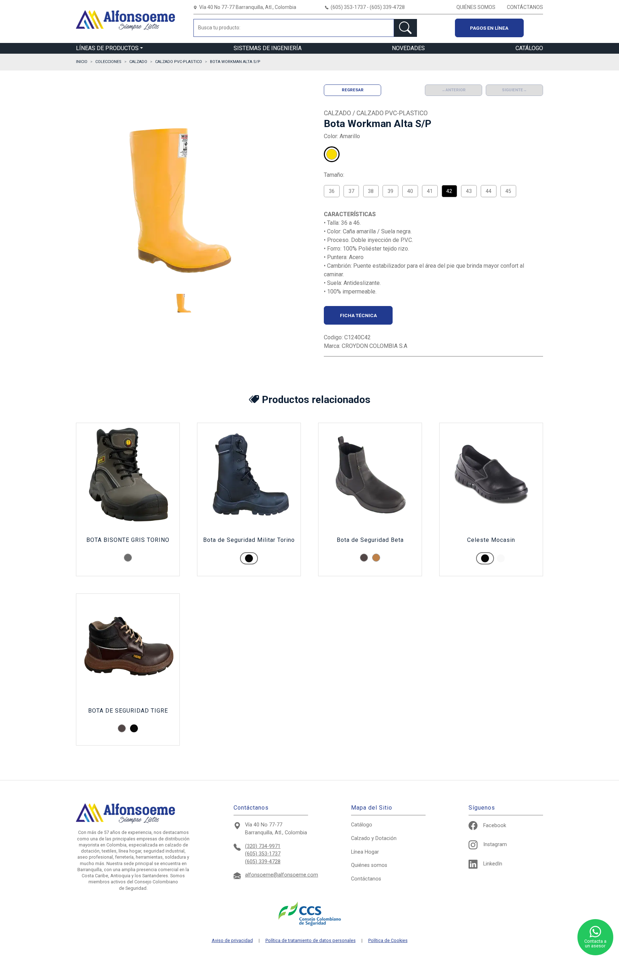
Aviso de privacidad (232, 941)
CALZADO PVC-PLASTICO (178, 61)
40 (410, 191)
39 (390, 191)
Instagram (495, 844)
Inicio (81, 61)
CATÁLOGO (529, 48)
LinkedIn (492, 864)
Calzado (374, 838)
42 (449, 191)
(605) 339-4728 (262, 862)
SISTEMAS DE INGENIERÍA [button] (268, 48)
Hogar (365, 852)
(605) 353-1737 (262, 854)
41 (430, 191)
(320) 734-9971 (262, 846)
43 (469, 191)
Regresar (353, 90)
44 (488, 191)
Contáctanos (366, 879)
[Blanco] (348, 154)
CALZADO (138, 61)
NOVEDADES (408, 48)
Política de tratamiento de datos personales (310, 941)
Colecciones (108, 61)
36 (332, 191)
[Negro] (134, 728)
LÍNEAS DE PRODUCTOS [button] (107, 48)
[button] (184, 303)
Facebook (494, 825)
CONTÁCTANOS (525, 7)
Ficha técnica (358, 315)
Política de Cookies (388, 941)
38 (371, 191)
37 (351, 191)
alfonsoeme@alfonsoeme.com (281, 875)
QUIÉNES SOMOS (475, 7)
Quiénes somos (369, 865)
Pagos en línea (489, 28)
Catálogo (361, 825)
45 (508, 191)
